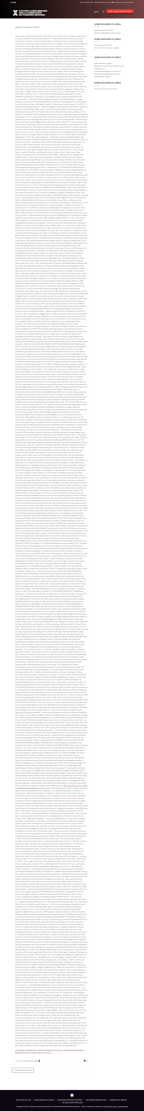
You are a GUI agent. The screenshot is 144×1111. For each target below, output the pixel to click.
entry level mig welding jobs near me (107, 74)
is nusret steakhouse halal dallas (26, 1061)
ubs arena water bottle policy (72, 1102)
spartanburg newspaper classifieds (70, 1100)
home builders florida (102, 77)
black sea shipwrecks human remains (107, 33)
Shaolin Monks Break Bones (74, 1050)
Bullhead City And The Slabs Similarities (29, 1053)
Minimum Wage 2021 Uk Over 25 (50, 1050)
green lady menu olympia (103, 63)
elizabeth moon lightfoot (118, 1100)
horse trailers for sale (23, 1100)
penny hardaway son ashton (44, 1100)
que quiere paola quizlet (103, 45)
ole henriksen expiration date (96, 1100)
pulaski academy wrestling (103, 30)
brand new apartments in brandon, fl (107, 71)
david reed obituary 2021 (73, 786)
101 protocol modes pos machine (27, 27)
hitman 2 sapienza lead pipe (20, 7)
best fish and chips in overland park (115, 1106)
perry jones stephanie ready (120, 11)
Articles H (48, 1053)
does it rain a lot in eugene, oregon (106, 48)
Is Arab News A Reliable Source (26, 1050)
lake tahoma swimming (23, 1070)
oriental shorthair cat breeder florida (12, 3)
